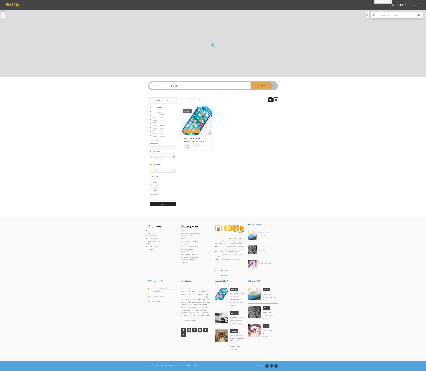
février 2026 (152, 238)
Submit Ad (413, 5)
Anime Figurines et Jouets (190, 233)
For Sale (155, 183)
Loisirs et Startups (187, 249)
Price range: (154, 140)
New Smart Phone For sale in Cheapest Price (237, 296)
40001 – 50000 (158, 123)
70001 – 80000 (158, 131)
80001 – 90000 (158, 134)
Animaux (184, 230)
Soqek (194, 365)
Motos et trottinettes (188, 254)
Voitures (184, 262)
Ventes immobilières (188, 260)
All (153, 180)
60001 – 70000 (158, 128)
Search (261, 86)
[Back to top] (419, 357)
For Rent (155, 188)
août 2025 (152, 244)
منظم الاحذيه (262, 249)
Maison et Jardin (187, 252)
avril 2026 (151, 233)
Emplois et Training (188, 236)
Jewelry (184, 244)
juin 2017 (151, 249)
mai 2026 (151, 230)
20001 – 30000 (158, 118)
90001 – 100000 (158, 136)
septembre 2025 (154, 241)
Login (394, 5)
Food (183, 238)
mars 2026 (152, 236)
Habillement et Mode (189, 241)
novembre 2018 (153, 246)
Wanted (155, 185)
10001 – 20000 (158, 115)
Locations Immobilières (189, 246)
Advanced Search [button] (160, 101)
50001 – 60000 (158, 126)
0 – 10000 (156, 112)
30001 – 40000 (158, 120)
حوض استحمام (263, 235)
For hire (155, 191)
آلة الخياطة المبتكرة (264, 263)
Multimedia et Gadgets (189, 257)
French (379, 2)
